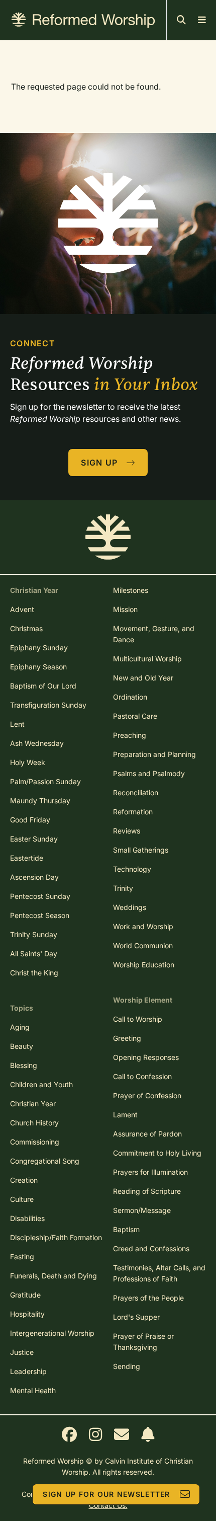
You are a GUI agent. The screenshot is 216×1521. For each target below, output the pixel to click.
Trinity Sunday (33, 934)
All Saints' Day (33, 953)
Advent (22, 609)
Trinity (123, 888)
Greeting (127, 1038)
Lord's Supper (136, 1317)
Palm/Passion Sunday (45, 781)
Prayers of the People (148, 1298)
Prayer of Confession (147, 1095)
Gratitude (25, 1294)
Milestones (130, 590)
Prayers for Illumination (150, 1172)
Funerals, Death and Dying (53, 1275)
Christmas (26, 628)
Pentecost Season (39, 915)
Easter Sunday (34, 838)
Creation (24, 1180)
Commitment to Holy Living (157, 1153)
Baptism (126, 1229)
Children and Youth (41, 1084)
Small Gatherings (140, 850)
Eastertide (26, 858)
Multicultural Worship (147, 658)
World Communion (143, 945)
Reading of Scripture (147, 1191)
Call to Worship (137, 1019)
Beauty (21, 1046)
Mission (125, 609)
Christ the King (34, 972)
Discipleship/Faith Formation (56, 1237)
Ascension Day (34, 877)
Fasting (22, 1256)
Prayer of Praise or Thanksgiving (143, 1341)
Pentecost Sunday (40, 896)
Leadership (28, 1371)
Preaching (129, 735)
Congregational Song (44, 1161)
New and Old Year (143, 677)
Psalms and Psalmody (149, 773)
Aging (20, 1027)
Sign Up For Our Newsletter (106, 1494)
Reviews (126, 830)
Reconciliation (135, 792)
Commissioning (34, 1141)
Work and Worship (143, 926)
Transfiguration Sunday (48, 705)
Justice (22, 1352)
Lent (17, 724)
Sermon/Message (142, 1210)
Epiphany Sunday (39, 647)
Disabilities (27, 1218)
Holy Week (27, 762)
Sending (126, 1366)
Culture (22, 1199)
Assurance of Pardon (147, 1133)
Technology (132, 869)
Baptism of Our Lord (43, 685)
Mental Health (33, 1390)
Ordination (130, 697)
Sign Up (99, 463)
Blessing (23, 1065)
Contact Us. (108, 1505)
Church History (34, 1122)
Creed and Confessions (151, 1248)
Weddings (129, 907)
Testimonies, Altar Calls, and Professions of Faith (159, 1273)
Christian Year (33, 1103)
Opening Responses (146, 1057)
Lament (125, 1114)
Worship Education (143, 964)
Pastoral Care (135, 716)
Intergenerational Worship (52, 1333)
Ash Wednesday (37, 743)
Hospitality (27, 1314)
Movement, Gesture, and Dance (153, 634)
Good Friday (30, 819)
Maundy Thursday (40, 800)
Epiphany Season (38, 666)
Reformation (133, 811)
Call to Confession (142, 1076)
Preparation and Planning (154, 754)
